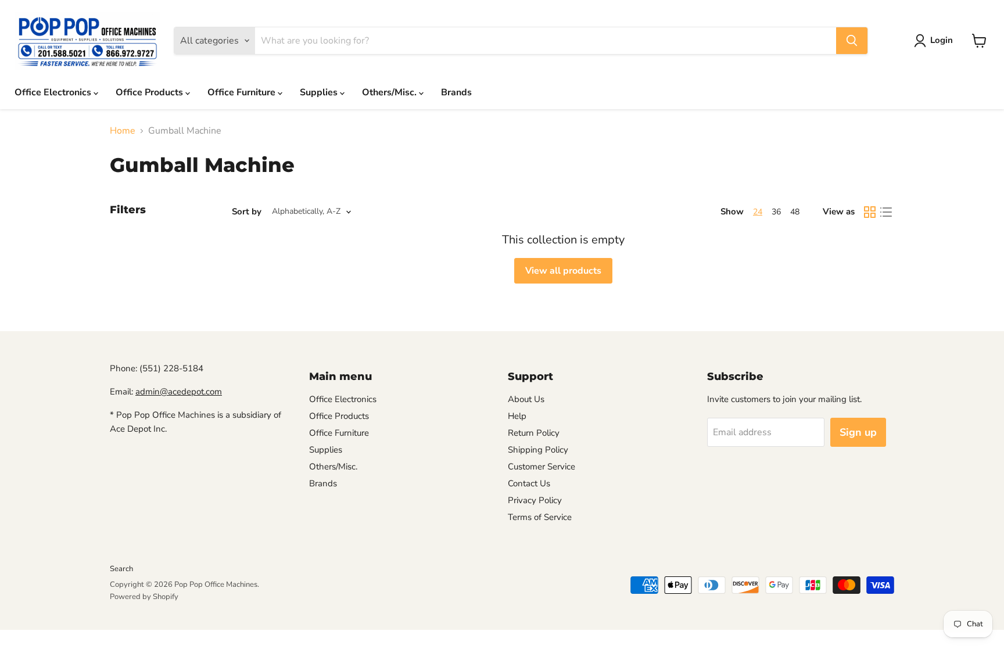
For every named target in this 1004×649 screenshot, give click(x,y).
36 (776, 211)
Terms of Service (540, 517)
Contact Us (529, 483)
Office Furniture (242, 92)
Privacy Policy (535, 500)
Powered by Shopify (144, 596)
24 (757, 211)
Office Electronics (54, 92)
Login (941, 40)
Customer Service (541, 466)
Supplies (320, 92)
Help (517, 416)
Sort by (246, 212)
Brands (456, 92)
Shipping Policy (538, 450)
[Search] (851, 40)
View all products (563, 270)
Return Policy (534, 433)
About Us (526, 399)
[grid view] (870, 212)
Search (121, 569)
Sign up (858, 432)
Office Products (150, 92)
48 (794, 211)
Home (122, 131)
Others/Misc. (390, 92)
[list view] (886, 212)
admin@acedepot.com (178, 391)
